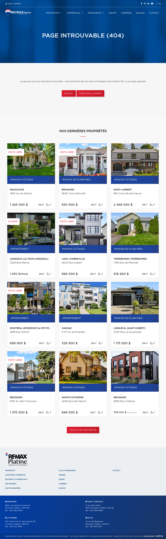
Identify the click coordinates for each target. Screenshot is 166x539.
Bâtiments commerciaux (16, 479)
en (159, 4)
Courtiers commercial (15, 475)
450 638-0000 (96, 510)
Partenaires (10, 484)
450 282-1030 (96, 526)
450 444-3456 (15, 526)
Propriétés (52, 13)
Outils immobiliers (67, 470)
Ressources (94, 13)
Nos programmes (13, 488)
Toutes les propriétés (83, 430)
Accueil (68, 93)
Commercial (73, 13)
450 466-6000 (16, 510)
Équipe (113, 13)
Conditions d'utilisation (123, 536)
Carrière (126, 13)
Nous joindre (14, 4)
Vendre (62, 475)
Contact (154, 13)
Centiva (159, 536)
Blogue (140, 13)
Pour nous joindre (90, 93)
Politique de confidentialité (100, 536)
